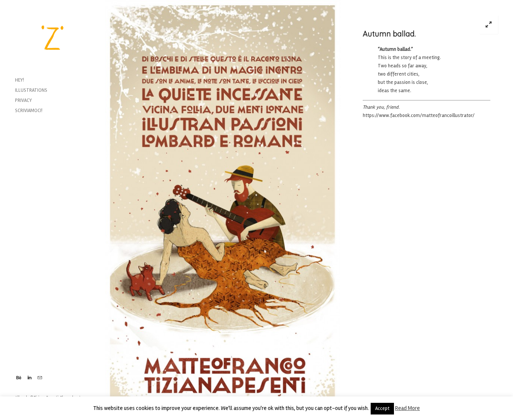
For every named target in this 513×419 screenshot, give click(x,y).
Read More (407, 408)
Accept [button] (382, 408)
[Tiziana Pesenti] (52, 37)
